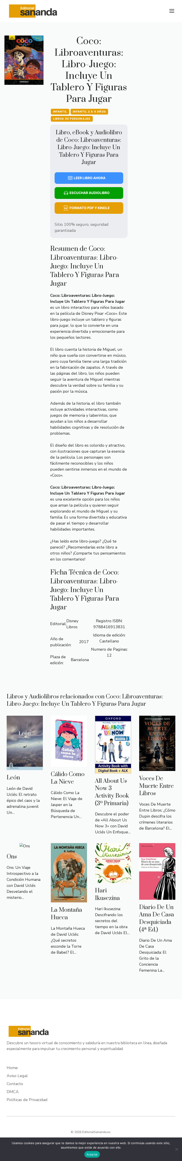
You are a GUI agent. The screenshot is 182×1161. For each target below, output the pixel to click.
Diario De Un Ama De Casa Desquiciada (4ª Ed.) (156, 918)
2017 (84, 641)
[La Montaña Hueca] (69, 899)
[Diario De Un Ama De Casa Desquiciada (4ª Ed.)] (157, 896)
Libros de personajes (72, 118)
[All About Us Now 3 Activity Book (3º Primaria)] (113, 770)
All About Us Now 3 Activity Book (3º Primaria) (112, 792)
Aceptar (92, 1154)
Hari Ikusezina (107, 894)
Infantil (60, 111)
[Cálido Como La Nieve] (69, 763)
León (13, 777)
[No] (176, 1149)
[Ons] (25, 846)
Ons (12, 856)
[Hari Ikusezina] (113, 880)
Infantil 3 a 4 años (89, 111)
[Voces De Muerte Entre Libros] (157, 768)
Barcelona (80, 659)
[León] (25, 767)
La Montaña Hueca (66, 913)
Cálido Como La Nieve (68, 778)
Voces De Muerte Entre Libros (156, 786)
